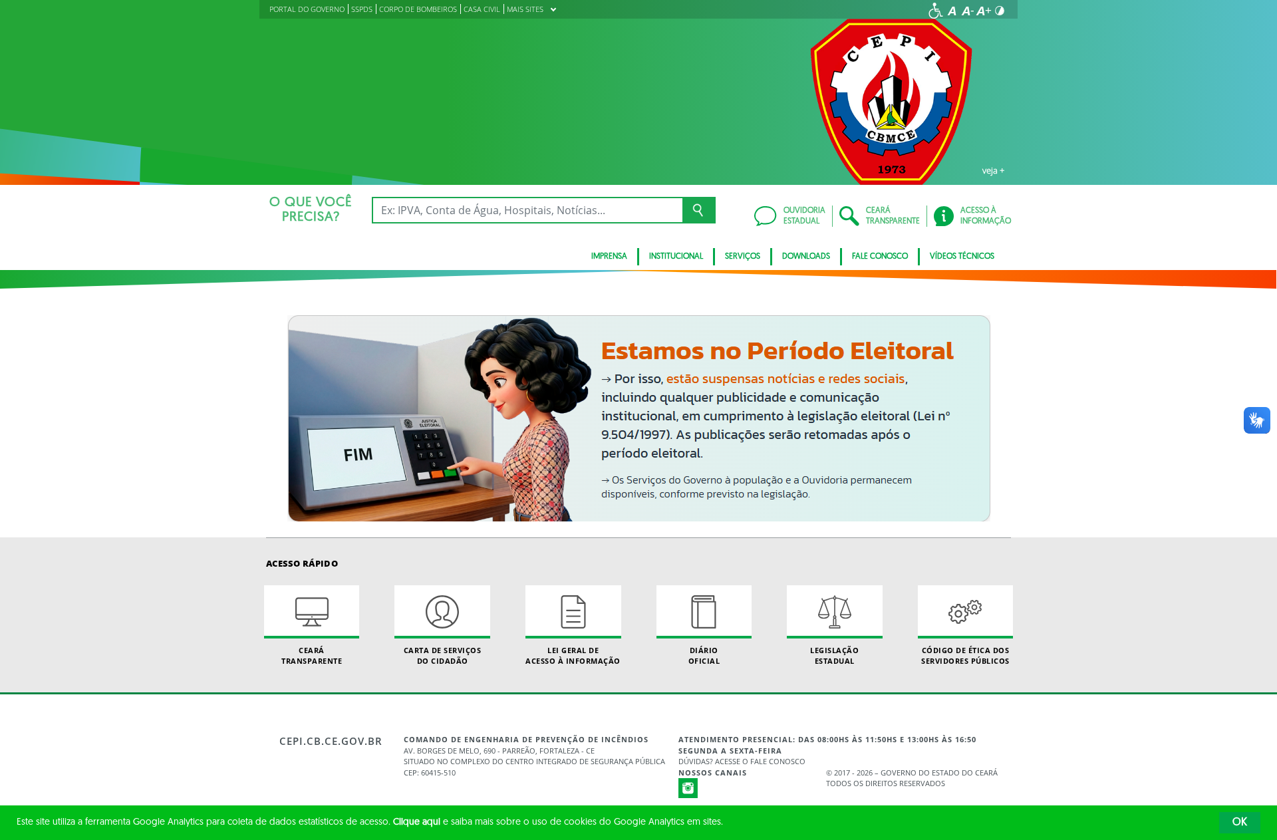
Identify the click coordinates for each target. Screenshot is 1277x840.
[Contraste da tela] (1000, 11)
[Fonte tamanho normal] (952, 11)
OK (1239, 822)
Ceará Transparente (311, 655)
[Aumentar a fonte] (984, 11)
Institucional (676, 257)
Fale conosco (880, 257)
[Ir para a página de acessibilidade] (936, 11)
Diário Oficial (704, 655)
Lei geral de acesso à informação (573, 655)
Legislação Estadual (834, 655)
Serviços (742, 257)
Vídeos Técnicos (962, 257)
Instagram (688, 788)
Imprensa (609, 257)
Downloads (806, 257)
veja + (993, 170)
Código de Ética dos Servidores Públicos (965, 655)
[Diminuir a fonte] (968, 11)
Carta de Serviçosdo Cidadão (443, 655)
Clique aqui (416, 822)
